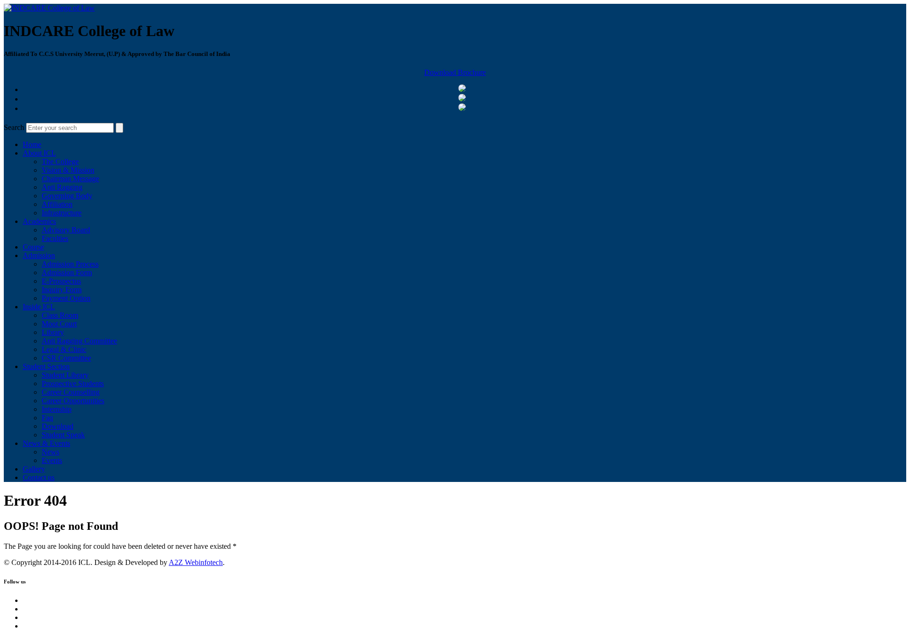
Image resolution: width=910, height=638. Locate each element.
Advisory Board (66, 230)
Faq (47, 418)
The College (60, 161)
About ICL (39, 153)
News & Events (46, 443)
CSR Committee (66, 358)
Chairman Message (70, 179)
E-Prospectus (61, 281)
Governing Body (67, 196)
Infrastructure (62, 213)
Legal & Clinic (64, 349)
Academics (39, 221)
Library (53, 332)
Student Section (46, 366)
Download (57, 426)
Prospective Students (73, 383)
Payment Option (66, 298)
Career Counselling (71, 392)
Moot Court (59, 324)
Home (32, 144)
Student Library (65, 375)
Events (52, 460)
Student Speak (63, 435)
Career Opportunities (73, 401)
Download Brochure (455, 72)
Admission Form (67, 272)
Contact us (39, 477)
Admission (39, 255)
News (50, 452)
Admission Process (70, 264)
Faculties (55, 238)
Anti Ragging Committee (79, 341)
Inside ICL (39, 307)
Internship (57, 409)
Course (33, 247)
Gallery (34, 469)
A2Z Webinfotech (196, 562)
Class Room (60, 315)
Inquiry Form (62, 290)
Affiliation (57, 204)
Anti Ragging (62, 187)
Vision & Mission (68, 170)
